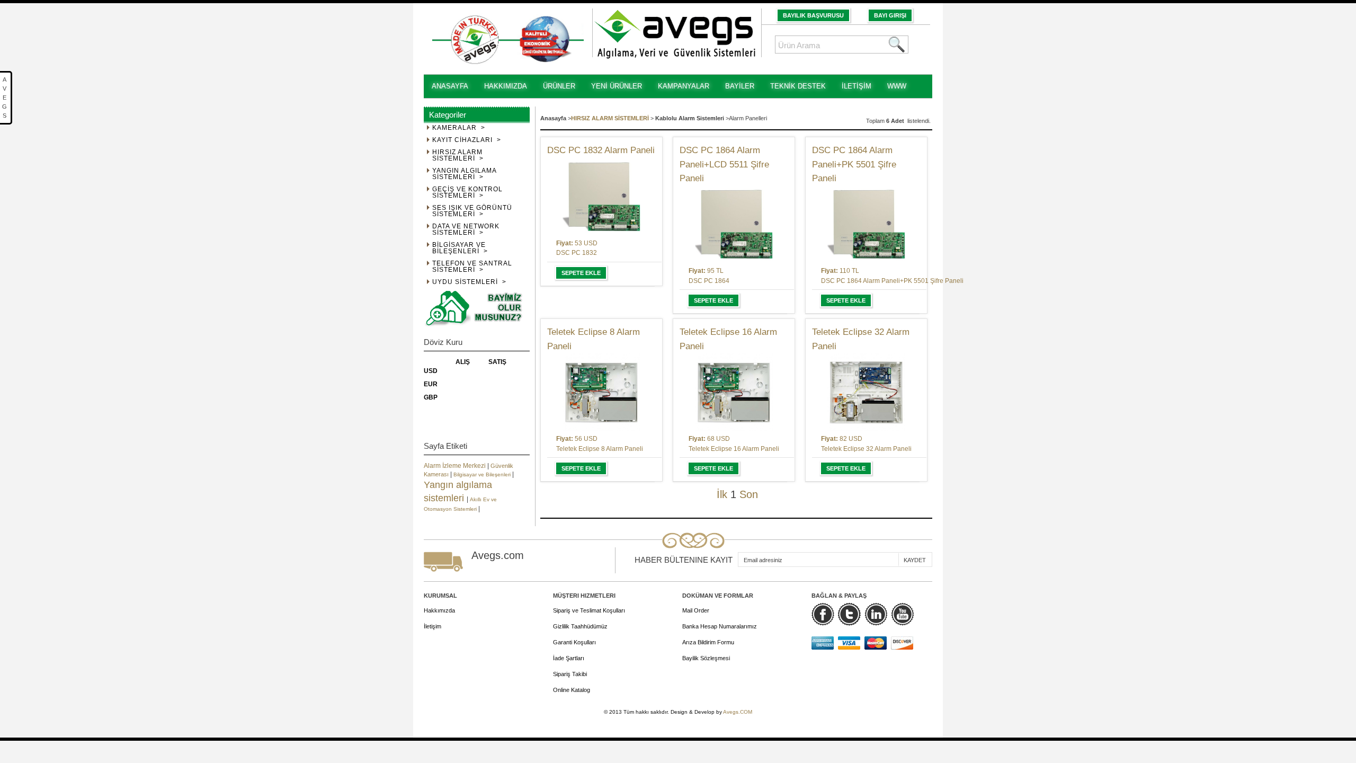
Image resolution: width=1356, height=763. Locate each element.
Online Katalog (571, 690)
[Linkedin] (875, 614)
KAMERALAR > (458, 128)
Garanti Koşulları (574, 642)
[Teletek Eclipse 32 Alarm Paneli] (866, 392)
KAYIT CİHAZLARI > (466, 140)
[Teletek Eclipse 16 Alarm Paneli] (734, 392)
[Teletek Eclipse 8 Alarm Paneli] (601, 392)
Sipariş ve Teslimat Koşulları (589, 610)
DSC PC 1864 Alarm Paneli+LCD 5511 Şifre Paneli (724, 164)
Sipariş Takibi (570, 674)
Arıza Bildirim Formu (708, 642)
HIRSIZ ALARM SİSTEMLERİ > (458, 155)
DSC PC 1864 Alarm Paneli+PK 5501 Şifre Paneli (854, 164)
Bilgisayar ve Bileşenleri (482, 474)
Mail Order (695, 610)
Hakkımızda (439, 610)
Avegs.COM (737, 712)
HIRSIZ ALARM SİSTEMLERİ (610, 118)
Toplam (876, 121)
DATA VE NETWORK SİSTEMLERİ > (465, 229)
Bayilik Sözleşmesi (706, 658)
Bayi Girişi (890, 15)
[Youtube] (902, 614)
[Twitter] (849, 614)
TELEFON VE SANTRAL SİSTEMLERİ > (472, 266)
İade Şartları (568, 658)
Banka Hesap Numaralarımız (719, 626)
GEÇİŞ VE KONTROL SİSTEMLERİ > (467, 192)
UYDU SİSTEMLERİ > (469, 282)
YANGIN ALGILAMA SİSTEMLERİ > (464, 174)
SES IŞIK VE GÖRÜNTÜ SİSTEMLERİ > (472, 211)
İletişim (432, 626)
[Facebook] (822, 614)
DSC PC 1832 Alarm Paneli (601, 150)
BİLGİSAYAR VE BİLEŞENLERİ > (460, 248)
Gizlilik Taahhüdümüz (580, 626)
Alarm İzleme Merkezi (455, 465)
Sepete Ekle (581, 273)
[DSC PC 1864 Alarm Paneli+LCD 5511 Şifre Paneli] (734, 224)
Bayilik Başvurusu (813, 15)
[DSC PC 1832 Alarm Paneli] (601, 197)
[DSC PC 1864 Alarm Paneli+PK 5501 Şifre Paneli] (866, 224)
